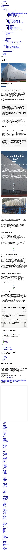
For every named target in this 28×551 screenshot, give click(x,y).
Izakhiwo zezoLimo (12, 14)
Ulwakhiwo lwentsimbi (10, 10)
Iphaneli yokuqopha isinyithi (14, 27)
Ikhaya (4, 8)
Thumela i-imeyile (4, 383)
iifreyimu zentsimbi (21, 379)
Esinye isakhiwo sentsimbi (13, 17)
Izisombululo (5, 40)
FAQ (7, 36)
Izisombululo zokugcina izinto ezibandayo (14, 42)
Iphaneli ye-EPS (11, 26)
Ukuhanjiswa (8, 35)
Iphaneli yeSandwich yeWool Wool (15, 29)
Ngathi (4, 31)
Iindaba (7, 34)
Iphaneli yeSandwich (10, 25)
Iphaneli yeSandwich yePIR (14, 28)
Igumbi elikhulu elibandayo (14, 20)
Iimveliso (5, 9)
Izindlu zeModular (9, 49)
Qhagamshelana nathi (7, 51)
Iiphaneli (5, 348)
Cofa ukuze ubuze (4, 374)
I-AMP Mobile (10, 377)
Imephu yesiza (3, 377)
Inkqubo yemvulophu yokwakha (12, 47)
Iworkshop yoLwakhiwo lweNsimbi (15, 12)
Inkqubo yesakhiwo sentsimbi (12, 46)
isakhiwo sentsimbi (13, 379)
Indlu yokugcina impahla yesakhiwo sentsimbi (17, 13)
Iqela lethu (8, 39)
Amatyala (5, 45)
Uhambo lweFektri (9, 32)
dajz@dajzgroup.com (5, 5)
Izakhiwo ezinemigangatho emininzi (15, 16)
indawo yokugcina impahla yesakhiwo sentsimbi (10, 380)
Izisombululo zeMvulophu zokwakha (13, 41)
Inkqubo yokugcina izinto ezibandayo (13, 48)
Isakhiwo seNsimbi (4, 379)
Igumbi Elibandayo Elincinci (14, 21)
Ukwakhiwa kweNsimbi (8, 349)
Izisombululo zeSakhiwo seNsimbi (13, 44)
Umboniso (8, 33)
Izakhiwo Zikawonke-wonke (14, 15)
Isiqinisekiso (8, 38)
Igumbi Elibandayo (10, 19)
